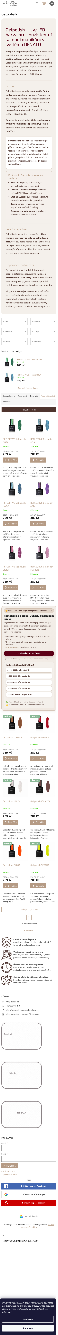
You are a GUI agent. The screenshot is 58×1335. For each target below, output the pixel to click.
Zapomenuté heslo (9, 1174)
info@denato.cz (12, 1001)
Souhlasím (28, 1328)
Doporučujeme (9, 396)
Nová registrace (8, 1171)
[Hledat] (37, 3)
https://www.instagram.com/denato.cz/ (22, 1014)
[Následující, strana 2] (29, 917)
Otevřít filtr (29, 410)
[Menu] (51, 3)
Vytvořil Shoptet (32, 1216)
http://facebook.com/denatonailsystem (22, 1010)
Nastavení (28, 1319)
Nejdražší (34, 396)
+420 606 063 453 (13, 1006)
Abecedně (7, 401)
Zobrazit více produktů (28, 388)
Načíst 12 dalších (29, 909)
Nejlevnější (22, 396)
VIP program (12, 647)
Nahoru (30, 930)
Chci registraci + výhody (29, 653)
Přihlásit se (10, 1166)
